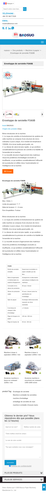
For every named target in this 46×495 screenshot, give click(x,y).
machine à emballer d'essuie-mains (25, 405)
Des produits (18, 50)
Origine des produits (9, 129)
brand (4, 125)
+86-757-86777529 (9, 16)
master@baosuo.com (10, 23)
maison (7, 50)
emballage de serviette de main (24, 401)
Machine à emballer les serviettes (25, 395)
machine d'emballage (20, 398)
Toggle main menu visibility (42, 42)
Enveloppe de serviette (21, 391)
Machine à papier (32, 50)
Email (8, 171)
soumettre (10, 462)
